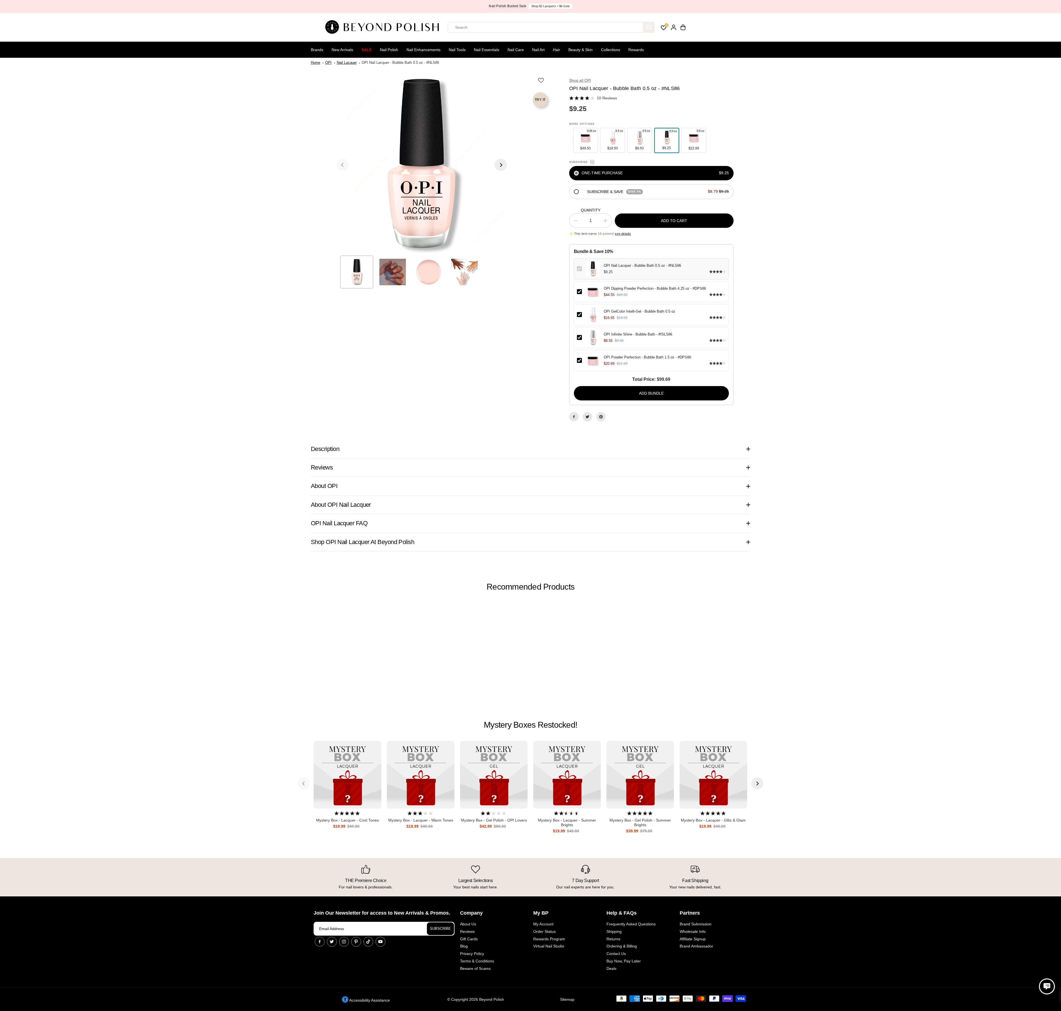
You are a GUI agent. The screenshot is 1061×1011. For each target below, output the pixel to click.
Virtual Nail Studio (548, 946)
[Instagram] (344, 942)
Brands (317, 49)
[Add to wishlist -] (541, 80)
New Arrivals (342, 49)
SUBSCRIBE (440, 928)
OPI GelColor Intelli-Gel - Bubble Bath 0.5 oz (639, 311)
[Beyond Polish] (384, 27)
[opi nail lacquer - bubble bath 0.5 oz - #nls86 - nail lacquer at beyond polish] (421, 164)
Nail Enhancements (423, 49)
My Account (543, 924)
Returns (613, 939)
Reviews (467, 931)
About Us (468, 924)
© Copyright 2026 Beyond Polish (475, 999)
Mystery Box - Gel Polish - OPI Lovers (494, 820)
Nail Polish (389, 49)
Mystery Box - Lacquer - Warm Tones (420, 820)
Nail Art (538, 49)
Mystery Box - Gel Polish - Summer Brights (640, 822)
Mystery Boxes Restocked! (530, 724)
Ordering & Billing (621, 946)
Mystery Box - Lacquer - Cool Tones (347, 820)
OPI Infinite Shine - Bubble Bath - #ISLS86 (638, 334)
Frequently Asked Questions (631, 924)
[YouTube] (380, 942)
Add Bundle (651, 393)
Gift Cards (469, 939)
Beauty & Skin (580, 49)
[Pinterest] (601, 416)
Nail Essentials (486, 49)
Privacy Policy (472, 953)
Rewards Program (549, 939)
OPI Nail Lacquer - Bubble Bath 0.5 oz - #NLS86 (642, 265)
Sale (366, 49)
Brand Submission (695, 924)
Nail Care (516, 49)
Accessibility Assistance (369, 1000)
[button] (1047, 986)
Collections (610, 49)
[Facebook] (574, 416)
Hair (556, 49)
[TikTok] (368, 942)
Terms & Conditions (477, 961)
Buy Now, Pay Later (623, 961)
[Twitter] (587, 416)
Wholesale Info (693, 931)
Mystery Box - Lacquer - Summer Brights (567, 822)
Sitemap (567, 999)
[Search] (649, 27)
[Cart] (683, 27)
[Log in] (673, 27)
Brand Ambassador (696, 946)
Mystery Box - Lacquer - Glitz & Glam (713, 820)
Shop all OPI (580, 80)
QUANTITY (590, 210)
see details (623, 233)
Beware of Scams (475, 968)
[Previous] (343, 165)
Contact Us (616, 953)
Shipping (614, 931)
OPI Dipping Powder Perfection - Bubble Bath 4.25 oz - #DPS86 (655, 288)
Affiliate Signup (693, 939)
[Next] (501, 165)
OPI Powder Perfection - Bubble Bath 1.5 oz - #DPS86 (647, 357)
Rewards (636, 49)
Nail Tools (457, 49)
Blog (464, 946)
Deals (611, 968)
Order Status (544, 931)
